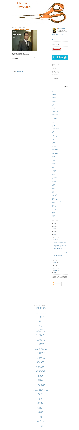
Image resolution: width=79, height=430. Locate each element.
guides (53, 132)
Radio (53, 185)
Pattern (53, 174)
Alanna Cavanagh (61, 28)
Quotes (53, 184)
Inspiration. (54, 150)
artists (53, 98)
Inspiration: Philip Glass (58, 248)
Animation (54, 93)
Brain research (54, 101)
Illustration (54, 143)
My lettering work (41, 309)
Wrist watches (54, 212)
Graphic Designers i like (56, 131)
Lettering (53, 161)
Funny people (54, 126)
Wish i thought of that (56, 210)
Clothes (53, 107)
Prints (53, 182)
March (55, 267)
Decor (53, 115)
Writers (53, 213)
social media (54, 189)
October (55, 239)
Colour (53, 108)
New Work (54, 171)
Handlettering (54, 133)
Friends (53, 125)
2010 (54, 233)
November (56, 237)
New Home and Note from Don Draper (60, 257)
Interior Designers (55, 154)
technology (54, 195)
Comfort (53, 109)
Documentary (54, 118)
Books (53, 100)
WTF (53, 216)
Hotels (53, 139)
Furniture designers (55, 128)
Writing (53, 215)
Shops (53, 187)
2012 (54, 229)
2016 (54, 223)
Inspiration (54, 147)
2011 (54, 231)
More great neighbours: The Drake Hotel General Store (60, 246)
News (53, 173)
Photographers (54, 177)
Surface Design (54, 194)
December (56, 236)
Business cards (54, 103)
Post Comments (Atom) (20, 71)
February (56, 268)
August (55, 259)
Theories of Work (55, 199)
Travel (53, 204)
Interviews (54, 157)
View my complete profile (57, 34)
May (55, 263)
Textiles (53, 198)
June (55, 262)
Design (53, 117)
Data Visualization (55, 114)
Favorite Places (54, 121)
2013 (54, 228)
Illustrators (54, 145)
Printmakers (54, 181)
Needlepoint (54, 170)
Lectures (53, 160)
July (55, 260)
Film (53, 122)
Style (53, 191)
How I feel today (55, 140)
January (55, 270)
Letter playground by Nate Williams (60, 242)
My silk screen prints (40, 308)
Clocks (53, 105)
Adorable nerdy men (55, 91)
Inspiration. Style (55, 153)
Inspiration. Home (55, 152)
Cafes (53, 104)
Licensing (54, 163)
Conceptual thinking (55, 111)
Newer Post (13, 69)
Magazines (54, 164)
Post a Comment (14, 67)
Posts (55, 282)
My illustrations (40, 307)
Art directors (54, 97)
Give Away (54, 129)
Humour (53, 142)
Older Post (47, 69)
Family (53, 119)
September (56, 240)
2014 (54, 226)
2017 (54, 221)
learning (53, 159)
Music (53, 167)
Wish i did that (54, 209)
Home (30, 69)
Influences (54, 146)
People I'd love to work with (57, 175)
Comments (55, 284)
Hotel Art (53, 138)
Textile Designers (55, 196)
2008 (54, 272)
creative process (55, 112)
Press (53, 180)
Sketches (53, 188)
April (55, 265)
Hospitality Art (54, 136)
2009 (54, 234)
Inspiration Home (55, 149)
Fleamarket (54, 124)
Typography (54, 206)
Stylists (53, 192)
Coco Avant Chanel (57, 243)
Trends (53, 205)
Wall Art (53, 208)
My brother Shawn (55, 168)
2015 (54, 225)
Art (52, 95)
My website (54, 39)
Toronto (53, 202)
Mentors (53, 166)
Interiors (53, 156)
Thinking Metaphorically (56, 201)
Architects (54, 94)
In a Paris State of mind (58, 255)
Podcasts (53, 178)
